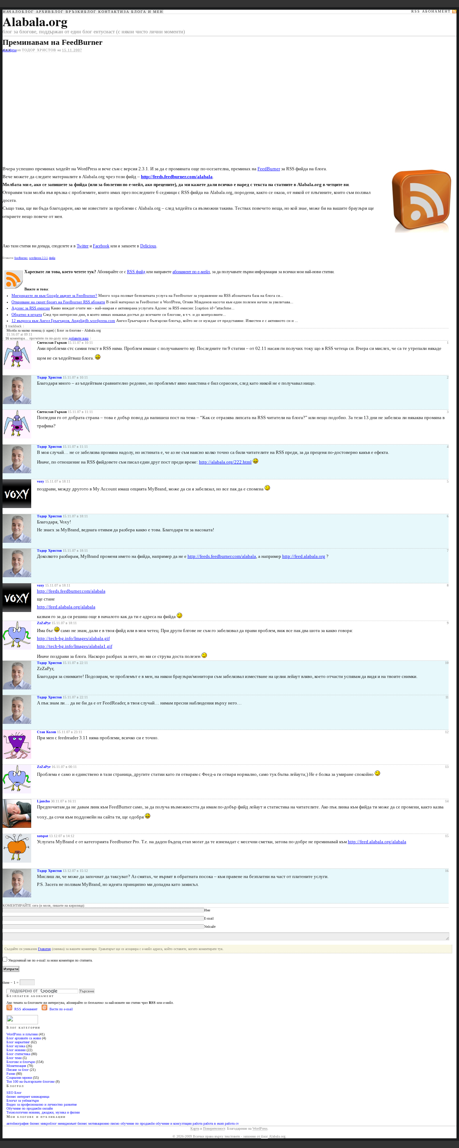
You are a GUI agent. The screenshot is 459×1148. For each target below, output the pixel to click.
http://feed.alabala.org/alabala (66, 606)
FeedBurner (268, 168)
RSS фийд (136, 271)
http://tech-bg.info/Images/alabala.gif (73, 638)
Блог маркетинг (18, 1042)
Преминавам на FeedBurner (53, 42)
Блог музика (15, 1046)
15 (447, 836)
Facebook (101, 245)
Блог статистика (18, 1054)
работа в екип (213, 1123)
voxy (40, 481)
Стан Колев (46, 732)
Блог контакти (103, 12)
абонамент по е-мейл (191, 271)
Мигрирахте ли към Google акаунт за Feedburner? (54, 295)
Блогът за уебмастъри (22, 1100)
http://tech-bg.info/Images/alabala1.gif (74, 646)
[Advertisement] (63, 106)
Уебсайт (210, 927)
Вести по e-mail (61, 1009)
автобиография (17, 1123)
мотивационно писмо (103, 1123)
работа (197, 1123)
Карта (194, 1128)
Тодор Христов (39, 50)
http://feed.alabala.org (303, 556)
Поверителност (214, 1128)
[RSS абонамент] (9, 1009)
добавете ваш (78, 338)
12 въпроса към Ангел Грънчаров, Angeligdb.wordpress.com (63, 320)
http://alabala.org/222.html (225, 462)
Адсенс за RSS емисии (30, 308)
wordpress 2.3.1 (38, 258)
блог (264, 1136)
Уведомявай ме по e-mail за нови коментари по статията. (50, 960)
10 (447, 663)
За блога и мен (143, 12)
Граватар (44, 949)
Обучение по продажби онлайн (29, 1108)
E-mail (209, 918)
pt (12, 50)
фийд (52, 258)
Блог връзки (68, 12)
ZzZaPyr (44, 623)
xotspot (42, 836)
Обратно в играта (26, 314)
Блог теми (14, 1058)
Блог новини (15, 1050)
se (15, 50)
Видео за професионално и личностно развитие (41, 1104)
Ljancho (43, 801)
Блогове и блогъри (20, 1062)
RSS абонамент (25, 1009)
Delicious (148, 245)
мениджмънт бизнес (72, 1123)
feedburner (21, 258)
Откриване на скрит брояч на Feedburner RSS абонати (58, 302)
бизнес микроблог (43, 1123)
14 (447, 801)
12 (447, 732)
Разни (10, 1074)
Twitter (83, 245)
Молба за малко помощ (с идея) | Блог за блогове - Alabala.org (53, 330)
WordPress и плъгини (22, 1034)
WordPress (260, 1128)
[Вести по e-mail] (44, 1009)
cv (237, 1123)
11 (447, 697)
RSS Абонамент (431, 11)
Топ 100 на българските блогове (30, 1081)
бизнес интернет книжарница (27, 1097)
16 (447, 871)
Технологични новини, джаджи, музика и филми (43, 1112)
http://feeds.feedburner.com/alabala (222, 556)
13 (447, 767)
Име (207, 910)
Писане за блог (17, 1070)
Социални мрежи (19, 1078)
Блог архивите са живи (23, 1038)
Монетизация (16, 1066)
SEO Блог (14, 1093)
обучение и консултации (173, 1123)
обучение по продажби (137, 1123)
